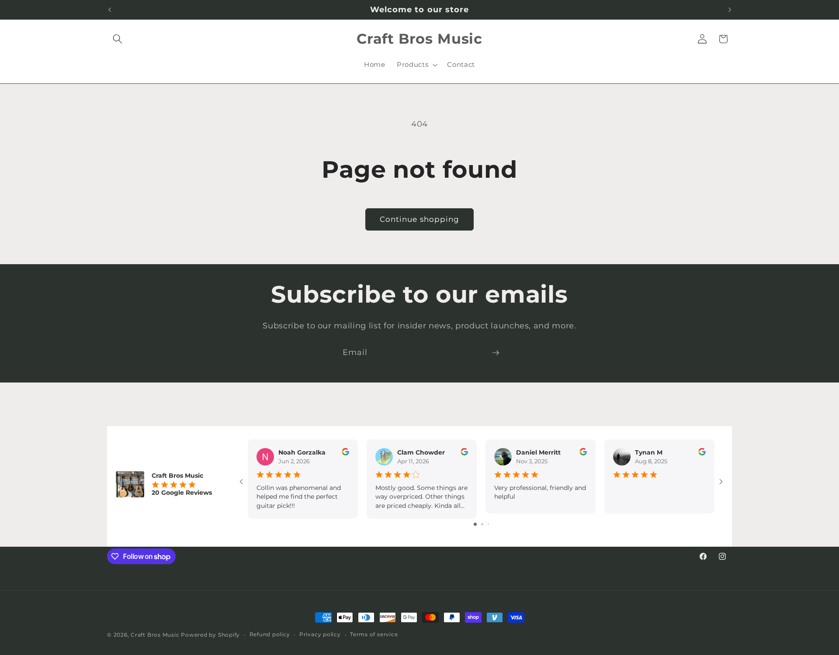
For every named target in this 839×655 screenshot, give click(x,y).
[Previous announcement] (109, 9)
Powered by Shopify (210, 634)
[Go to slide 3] (488, 524)
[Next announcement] (729, 9)
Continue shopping (420, 219)
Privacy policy (320, 634)
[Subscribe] (495, 353)
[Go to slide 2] (482, 524)
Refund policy (270, 634)
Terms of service (374, 634)
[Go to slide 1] (475, 524)
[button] (117, 38)
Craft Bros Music (155, 634)
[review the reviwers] (345, 453)
